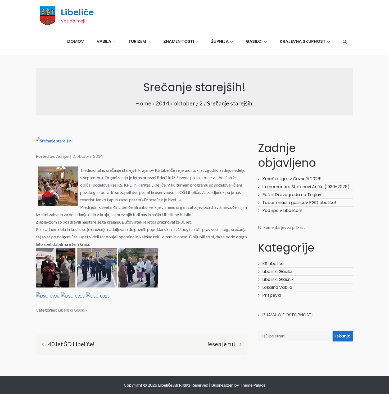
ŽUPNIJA (220, 41)
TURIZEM (137, 41)
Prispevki (271, 295)
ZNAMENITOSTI (178, 41)
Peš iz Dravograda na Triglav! (292, 195)
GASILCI (254, 41)
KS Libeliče (273, 264)
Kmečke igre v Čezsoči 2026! (292, 179)
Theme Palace (252, 384)
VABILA (104, 41)
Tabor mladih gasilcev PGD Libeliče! (299, 203)
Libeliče (77, 12)
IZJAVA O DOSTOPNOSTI (287, 315)
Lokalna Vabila (277, 287)
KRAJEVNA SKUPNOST (302, 41)
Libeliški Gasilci (277, 271)
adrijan (62, 156)
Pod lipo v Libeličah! (282, 210)
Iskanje (342, 336)
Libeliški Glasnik (73, 309)
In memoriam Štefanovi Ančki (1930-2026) (306, 187)
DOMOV (75, 41)
